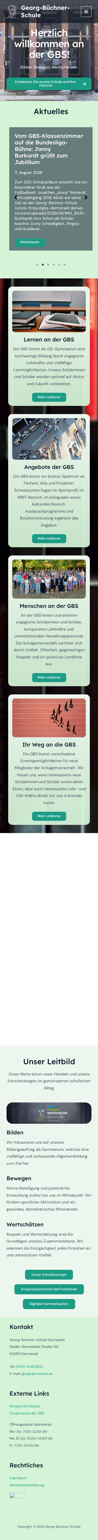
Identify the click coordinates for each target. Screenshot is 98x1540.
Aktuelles (51, 111)
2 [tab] (42, 264)
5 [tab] (59, 264)
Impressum (18, 1478)
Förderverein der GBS (27, 1413)
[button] (16, 197)
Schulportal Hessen (25, 1406)
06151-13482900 (29, 1366)
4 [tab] (53, 264)
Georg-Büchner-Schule (45, 11)
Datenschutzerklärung (27, 1485)
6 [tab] (64, 264)
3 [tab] (48, 264)
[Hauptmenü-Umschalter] (86, 11)
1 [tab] (37, 264)
